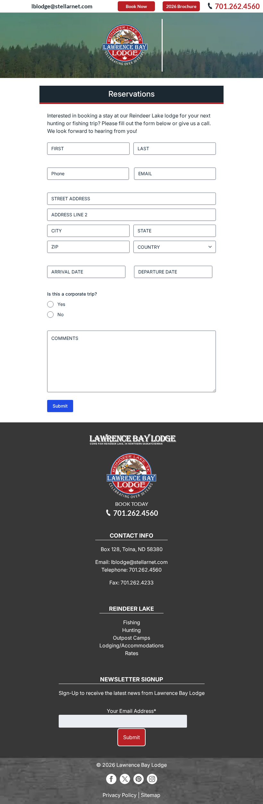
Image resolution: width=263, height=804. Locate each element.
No (60, 314)
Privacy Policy (120, 795)
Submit (60, 406)
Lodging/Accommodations (131, 645)
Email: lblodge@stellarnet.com (131, 562)
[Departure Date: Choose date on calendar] (216, 272)
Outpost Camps (131, 638)
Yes (61, 304)
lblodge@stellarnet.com (61, 6)
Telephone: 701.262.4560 (131, 569)
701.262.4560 (234, 6)
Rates (131, 653)
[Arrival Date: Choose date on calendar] (129, 272)
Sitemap (150, 795)
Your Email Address (131, 711)
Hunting (131, 630)
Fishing (131, 622)
